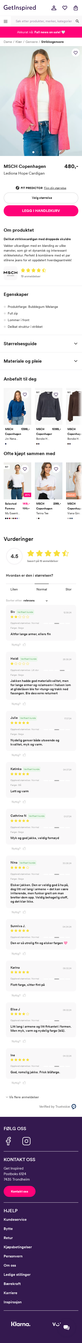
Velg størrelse (42, 198)
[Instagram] (26, 1141)
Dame (8, 42)
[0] (64, 7)
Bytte (8, 1228)
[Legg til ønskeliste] (76, 52)
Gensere (32, 42)
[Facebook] (8, 1141)
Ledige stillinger (17, 1274)
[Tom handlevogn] (75, 7)
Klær (18, 42)
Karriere (10, 1293)
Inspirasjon (13, 1302)
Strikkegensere (52, 42)
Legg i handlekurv (41, 211)
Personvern (13, 1256)
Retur (8, 1238)
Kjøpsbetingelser (18, 1247)
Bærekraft (12, 1284)
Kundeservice (15, 1219)
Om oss (10, 1265)
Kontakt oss (19, 1191)
